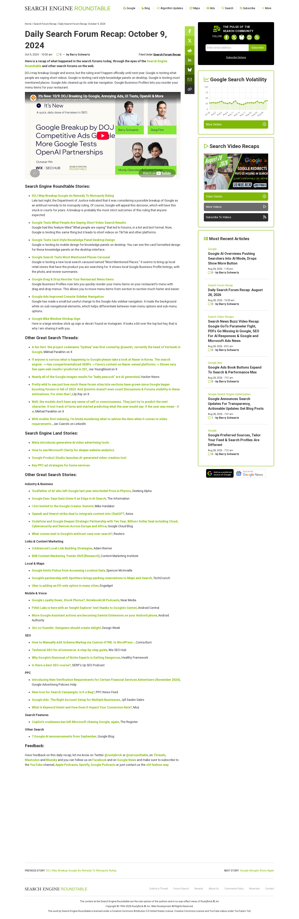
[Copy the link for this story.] (189, 89)
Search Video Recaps (221, 316)
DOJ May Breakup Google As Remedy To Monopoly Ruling (73, 195)
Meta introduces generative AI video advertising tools (70, 442)
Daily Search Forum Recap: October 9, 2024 (81, 23)
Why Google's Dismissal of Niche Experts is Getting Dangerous (76, 657)
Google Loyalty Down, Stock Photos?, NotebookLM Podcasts (75, 600)
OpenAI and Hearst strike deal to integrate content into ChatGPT (78, 514)
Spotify (84, 765)
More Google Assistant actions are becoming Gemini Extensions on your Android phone (94, 615)
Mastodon (32, 760)
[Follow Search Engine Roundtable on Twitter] (234, 37)
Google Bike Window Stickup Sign (56, 319)
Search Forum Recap (45, 23)
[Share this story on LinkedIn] (189, 60)
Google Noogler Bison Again (257, 870)
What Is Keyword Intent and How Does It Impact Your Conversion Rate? (82, 707)
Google (212, 249)
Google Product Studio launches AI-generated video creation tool (79, 458)
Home (28, 23)
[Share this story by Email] (189, 79)
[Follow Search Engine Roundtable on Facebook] (226, 37)
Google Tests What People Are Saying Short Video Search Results (79, 222)
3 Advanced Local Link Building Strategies (62, 548)
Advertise (254, 888)
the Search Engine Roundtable (113, 901)
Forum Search (181, 888)
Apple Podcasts (66, 765)
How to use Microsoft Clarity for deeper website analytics (73, 450)
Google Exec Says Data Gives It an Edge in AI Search (69, 498)
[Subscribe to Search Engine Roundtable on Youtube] (249, 37)
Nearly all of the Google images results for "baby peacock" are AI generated (86, 377)
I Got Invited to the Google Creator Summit (63, 506)
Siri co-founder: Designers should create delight (66, 628)
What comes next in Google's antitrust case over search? (72, 534)
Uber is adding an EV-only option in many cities (65, 585)
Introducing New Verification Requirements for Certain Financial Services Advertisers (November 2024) (106, 679)
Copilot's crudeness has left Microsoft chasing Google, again (75, 722)
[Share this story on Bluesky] (189, 70)
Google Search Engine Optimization (229, 394)
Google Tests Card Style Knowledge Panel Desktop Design (73, 240)
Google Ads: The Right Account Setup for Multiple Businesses (76, 700)
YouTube (36, 765)
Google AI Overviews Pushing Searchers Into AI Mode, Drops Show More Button (232, 258)
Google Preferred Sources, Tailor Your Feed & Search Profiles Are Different (234, 440)
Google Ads (215, 362)
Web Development (161, 906)
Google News (126, 760)
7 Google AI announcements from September (64, 736)
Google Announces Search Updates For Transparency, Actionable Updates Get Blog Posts (236, 404)
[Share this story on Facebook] (189, 31)
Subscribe (257, 47)
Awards (198, 888)
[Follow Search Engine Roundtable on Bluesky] (241, 37)
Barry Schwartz (80, 54)
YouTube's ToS (242, 911)
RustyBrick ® (139, 906)
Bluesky (51, 760)
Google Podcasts (103, 765)
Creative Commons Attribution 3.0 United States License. (143, 911)
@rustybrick (113, 755)
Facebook (99, 760)
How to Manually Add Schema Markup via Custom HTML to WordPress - (83, 642)
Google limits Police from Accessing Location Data (68, 570)
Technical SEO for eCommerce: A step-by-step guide (69, 650)
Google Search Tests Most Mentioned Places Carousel (71, 257)
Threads (159, 755)
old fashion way (157, 765)
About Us (214, 888)
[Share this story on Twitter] (189, 41)
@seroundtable (137, 755)
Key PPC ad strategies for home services (61, 465)
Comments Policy (234, 888)
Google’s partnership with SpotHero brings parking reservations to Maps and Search (92, 578)
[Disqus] (103, 816)
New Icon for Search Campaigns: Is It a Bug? (63, 692)
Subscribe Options (236, 57)
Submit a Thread (159, 888)
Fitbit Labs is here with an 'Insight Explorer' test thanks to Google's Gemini (84, 608)
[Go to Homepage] (67, 8)
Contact (269, 888)
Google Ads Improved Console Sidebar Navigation (68, 296)
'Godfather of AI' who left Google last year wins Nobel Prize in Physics (81, 491)
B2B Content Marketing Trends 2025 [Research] (65, 556)
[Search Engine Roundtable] (56, 890)
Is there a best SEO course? (51, 665)
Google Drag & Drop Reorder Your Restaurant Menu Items (73, 279)
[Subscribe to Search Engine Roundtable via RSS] (257, 37)
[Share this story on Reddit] (189, 50)
